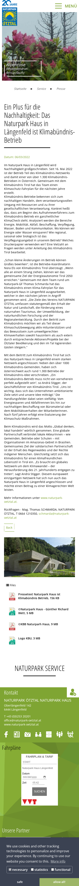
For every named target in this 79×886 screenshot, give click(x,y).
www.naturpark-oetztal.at (21, 724)
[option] (39, 46)
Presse (61, 89)
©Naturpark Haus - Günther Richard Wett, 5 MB (43, 611)
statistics (41, 869)
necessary (19, 869)
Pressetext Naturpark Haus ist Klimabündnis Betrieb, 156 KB (39, 596)
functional (62, 869)
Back (9, 527)
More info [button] (58, 861)
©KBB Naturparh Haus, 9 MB (38, 624)
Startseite (20, 89)
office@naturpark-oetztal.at (22, 720)
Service (41, 89)
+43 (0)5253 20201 (18, 716)
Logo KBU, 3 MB (29, 638)
